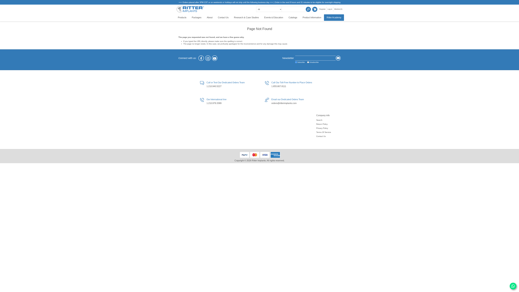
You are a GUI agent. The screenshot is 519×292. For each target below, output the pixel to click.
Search (308, 9)
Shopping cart (314, 9)
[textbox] (295, 9)
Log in (330, 9)
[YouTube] (214, 58)
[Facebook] (201, 58)
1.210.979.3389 (214, 103)
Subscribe (301, 62)
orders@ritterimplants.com (284, 103)
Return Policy (322, 124)
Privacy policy (322, 128)
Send (338, 58)
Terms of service (323, 132)
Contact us (321, 136)
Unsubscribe (314, 62)
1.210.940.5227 (214, 86)
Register (322, 9)
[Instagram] (208, 58)
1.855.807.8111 (278, 86)
